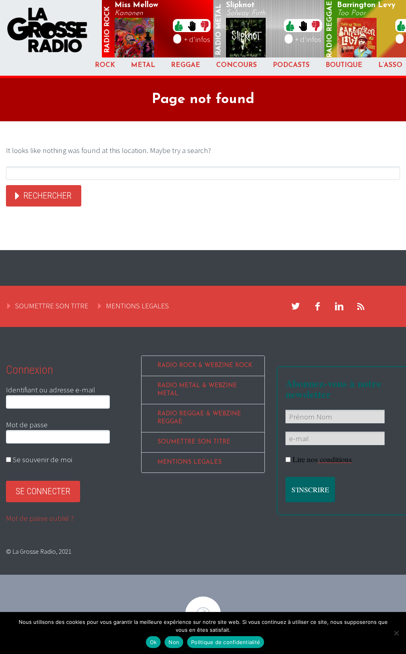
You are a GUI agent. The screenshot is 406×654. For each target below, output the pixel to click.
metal (218, 29)
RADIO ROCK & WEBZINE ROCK (204, 366)
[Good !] (179, 25)
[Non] (396, 633)
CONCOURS (236, 65)
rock (107, 29)
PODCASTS (291, 65)
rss (361, 306)
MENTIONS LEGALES (137, 305)
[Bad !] (205, 25)
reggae (330, 29)
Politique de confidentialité (225, 642)
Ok (153, 642)
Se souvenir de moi (41, 459)
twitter (296, 306)
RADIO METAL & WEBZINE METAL (197, 390)
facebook (318, 306)
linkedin (339, 306)
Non (174, 642)
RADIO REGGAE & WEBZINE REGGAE (199, 418)
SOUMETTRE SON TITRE (51, 305)
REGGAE (185, 65)
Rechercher (47, 196)
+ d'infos (197, 39)
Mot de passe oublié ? (40, 518)
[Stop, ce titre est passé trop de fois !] (191, 25)
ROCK (105, 65)
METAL (143, 65)
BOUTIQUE (344, 65)
